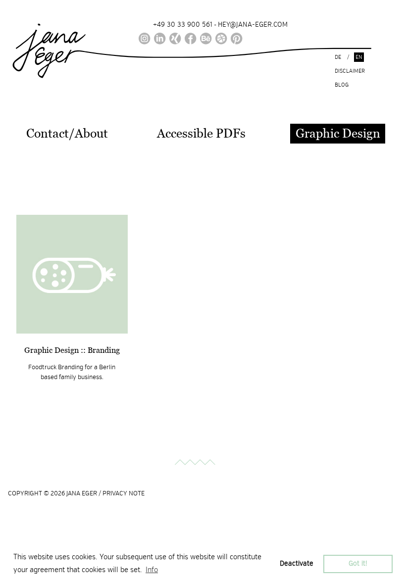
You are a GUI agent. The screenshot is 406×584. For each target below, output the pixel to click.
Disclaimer (350, 71)
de (338, 57)
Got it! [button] (358, 563)
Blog (342, 85)
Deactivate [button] (296, 563)
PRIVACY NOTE (123, 493)
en (358, 57)
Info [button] (152, 569)
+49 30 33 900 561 (182, 24)
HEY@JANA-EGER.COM (253, 24)
